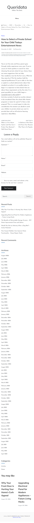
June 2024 (4, 336)
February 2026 (5, 274)
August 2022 (5, 404)
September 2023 (6, 364)
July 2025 (4, 296)
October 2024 (5, 323)
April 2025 (4, 305)
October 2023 (5, 361)
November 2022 (6, 395)
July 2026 (4, 258)
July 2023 (4, 370)
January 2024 (5, 351)
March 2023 (4, 382)
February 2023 (5, 385)
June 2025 (4, 299)
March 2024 (4, 345)
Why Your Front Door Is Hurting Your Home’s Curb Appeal (7, 489)
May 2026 (4, 265)
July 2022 (4, 407)
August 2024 (5, 330)
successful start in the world (10, 94)
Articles (3, 466)
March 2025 (4, 308)
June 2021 (4, 447)
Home (3, 35)
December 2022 (6, 392)
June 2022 (4, 410)
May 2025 (4, 302)
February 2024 (5, 348)
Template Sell (17, 517)
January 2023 (5, 388)
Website (3, 172)
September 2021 (6, 438)
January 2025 (5, 314)
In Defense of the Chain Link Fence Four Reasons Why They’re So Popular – (25, 126)
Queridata (17, 7)
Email (3, 165)
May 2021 (4, 450)
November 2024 (6, 320)
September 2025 (6, 289)
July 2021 (3, 444)
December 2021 (5, 429)
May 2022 (4, 413)
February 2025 (5, 311)
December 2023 (6, 354)
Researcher (18, 49)
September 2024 (6, 327)
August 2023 (5, 367)
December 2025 (6, 280)
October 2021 (5, 435)
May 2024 (4, 339)
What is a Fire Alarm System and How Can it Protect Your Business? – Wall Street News (8, 126)
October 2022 (5, 398)
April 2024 (4, 342)
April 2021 (4, 454)
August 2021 (4, 441)
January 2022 (5, 426)
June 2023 (4, 373)
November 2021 (6, 432)
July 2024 (4, 333)
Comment (4, 144)
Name (3, 158)
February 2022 (5, 423)
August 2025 (5, 292)
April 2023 (4, 379)
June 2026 (4, 262)
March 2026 (4, 271)
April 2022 (4, 416)
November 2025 (6, 283)
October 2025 (5, 286)
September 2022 (6, 401)
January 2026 (5, 277)
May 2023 (4, 376)
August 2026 (5, 255)
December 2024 (6, 317)
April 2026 (4, 268)
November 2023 (6, 357)
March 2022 (4, 419)
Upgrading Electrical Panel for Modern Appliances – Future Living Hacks (24, 492)
